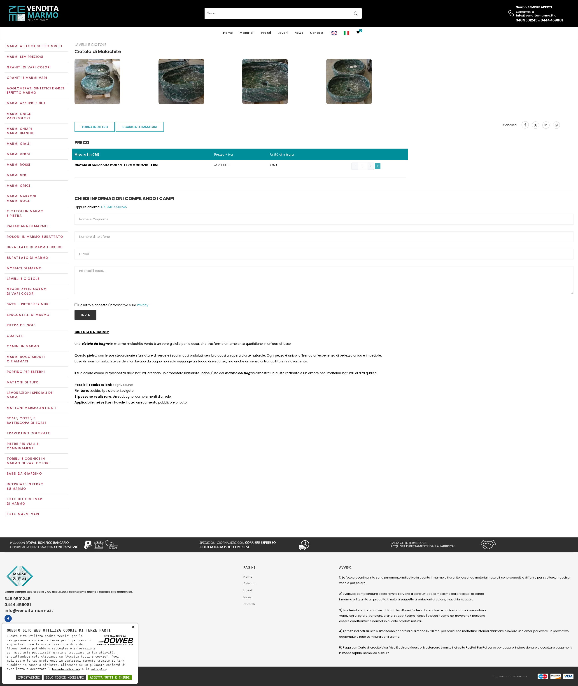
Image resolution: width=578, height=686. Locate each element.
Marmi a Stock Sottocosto (34, 46)
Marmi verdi (18, 154)
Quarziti (15, 336)
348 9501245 (526, 20)
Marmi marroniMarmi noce (21, 198)
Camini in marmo (23, 346)
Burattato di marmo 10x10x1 (35, 247)
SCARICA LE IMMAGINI (139, 127)
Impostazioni (29, 677)
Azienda (249, 583)
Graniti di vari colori (29, 67)
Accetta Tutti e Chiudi (110, 677)
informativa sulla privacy (66, 669)
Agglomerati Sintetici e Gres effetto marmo (35, 90)
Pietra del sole (21, 325)
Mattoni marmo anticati (31, 408)
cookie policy (98, 669)
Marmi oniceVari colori (19, 116)
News (298, 32)
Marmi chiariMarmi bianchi (21, 130)
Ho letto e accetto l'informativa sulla (113, 305)
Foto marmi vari (23, 514)
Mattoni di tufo (23, 382)
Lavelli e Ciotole (23, 278)
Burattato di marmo (27, 257)
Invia (85, 315)
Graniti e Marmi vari (27, 77)
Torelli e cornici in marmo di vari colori (28, 460)
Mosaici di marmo (24, 268)
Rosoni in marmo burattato (35, 236)
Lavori (283, 32)
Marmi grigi (18, 185)
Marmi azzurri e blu (26, 103)
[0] (358, 32)
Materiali (247, 32)
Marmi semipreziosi (25, 56)
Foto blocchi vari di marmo (25, 501)
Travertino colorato (29, 433)
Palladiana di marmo (27, 226)
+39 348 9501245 (113, 207)
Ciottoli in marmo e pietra (25, 213)
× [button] (133, 626)
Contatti (317, 32)
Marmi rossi (18, 164)
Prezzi (266, 32)
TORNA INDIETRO (94, 127)
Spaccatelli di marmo (28, 315)
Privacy (142, 305)
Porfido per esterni (26, 371)
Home (228, 32)
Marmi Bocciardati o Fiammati (26, 359)
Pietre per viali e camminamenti (23, 445)
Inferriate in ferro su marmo (25, 486)
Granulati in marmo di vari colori (27, 291)
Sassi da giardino (24, 473)
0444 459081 (552, 20)
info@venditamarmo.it (29, 611)
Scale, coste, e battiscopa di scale (26, 420)
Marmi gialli (19, 143)
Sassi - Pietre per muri (28, 304)
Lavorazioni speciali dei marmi (30, 394)
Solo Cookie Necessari (65, 677)
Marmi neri (17, 175)
